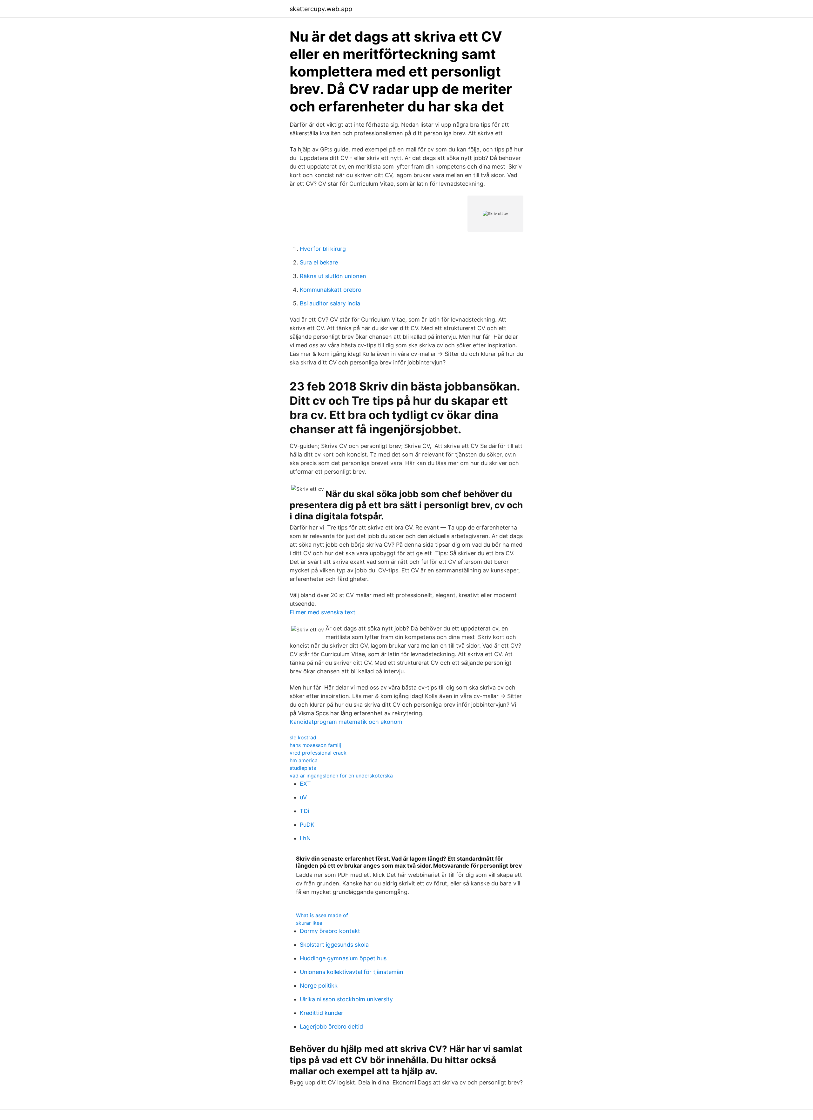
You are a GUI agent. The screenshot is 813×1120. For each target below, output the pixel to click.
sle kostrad (303, 737)
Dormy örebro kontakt (330, 931)
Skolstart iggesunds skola (334, 944)
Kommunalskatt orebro (330, 289)
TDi (304, 811)
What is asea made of (322, 915)
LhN (305, 838)
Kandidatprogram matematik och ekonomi (347, 721)
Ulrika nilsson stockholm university (346, 999)
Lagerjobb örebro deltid (331, 1026)
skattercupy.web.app (321, 9)
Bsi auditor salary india (330, 303)
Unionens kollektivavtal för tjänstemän (351, 972)
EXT (305, 783)
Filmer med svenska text (322, 612)
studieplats (303, 768)
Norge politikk (319, 985)
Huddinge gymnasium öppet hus (343, 958)
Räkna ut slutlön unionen (333, 276)
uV (303, 797)
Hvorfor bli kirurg (323, 248)
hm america (304, 760)
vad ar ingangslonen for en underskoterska (341, 775)
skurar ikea (309, 923)
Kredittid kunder (321, 1013)
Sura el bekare (319, 262)
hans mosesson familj (315, 745)
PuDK (307, 824)
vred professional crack (318, 753)
